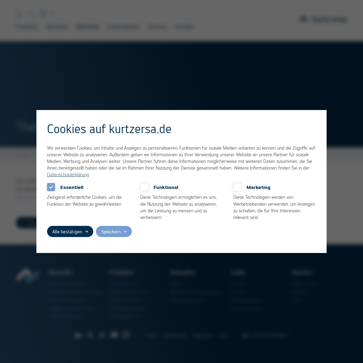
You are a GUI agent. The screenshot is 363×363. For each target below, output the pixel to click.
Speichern (111, 231)
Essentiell (71, 187)
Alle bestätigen (67, 231)
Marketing (259, 187)
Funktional (166, 187)
